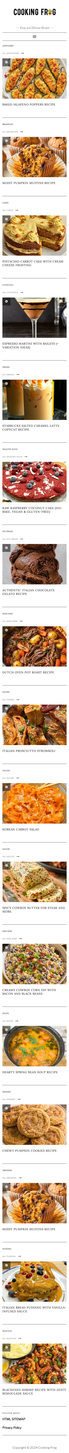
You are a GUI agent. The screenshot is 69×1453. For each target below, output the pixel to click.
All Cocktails (10, 292)
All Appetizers (10, 53)
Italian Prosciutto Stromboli (28, 751)
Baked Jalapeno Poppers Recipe (29, 104)
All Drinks (8, 374)
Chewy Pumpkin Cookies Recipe (29, 1150)
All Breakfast (10, 132)
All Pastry (8, 700)
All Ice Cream (10, 539)
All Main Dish (10, 621)
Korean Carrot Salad (20, 829)
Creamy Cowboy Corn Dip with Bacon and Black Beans (29, 991)
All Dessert (9, 1099)
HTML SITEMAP (13, 1419)
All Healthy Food (12, 457)
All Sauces (8, 856)
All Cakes (8, 210)
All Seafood (9, 1338)
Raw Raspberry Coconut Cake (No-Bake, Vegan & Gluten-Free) (32, 510)
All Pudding (9, 1256)
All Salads (8, 778)
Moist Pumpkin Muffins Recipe (29, 183)
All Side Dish (9, 939)
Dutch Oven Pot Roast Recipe (28, 672)
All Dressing (9, 1178)
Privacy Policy (12, 1428)
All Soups (8, 1021)
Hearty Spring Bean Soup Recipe (30, 1072)
